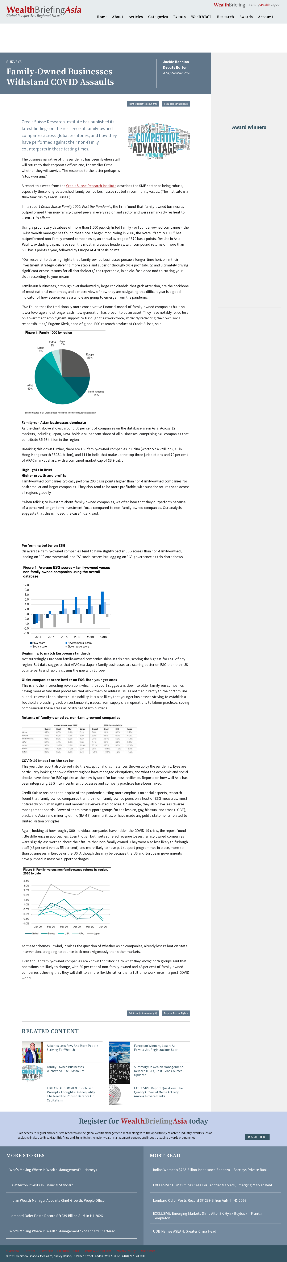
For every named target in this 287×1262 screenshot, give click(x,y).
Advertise (46, 1251)
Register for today (143, 1121)
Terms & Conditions (97, 1251)
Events (179, 16)
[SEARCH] (278, 16)
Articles (136, 16)
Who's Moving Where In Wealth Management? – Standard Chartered (62, 1231)
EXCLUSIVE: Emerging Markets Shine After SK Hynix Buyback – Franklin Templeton (208, 1215)
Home (102, 16)
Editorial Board (68, 1251)
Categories (158, 16)
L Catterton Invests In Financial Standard (41, 1185)
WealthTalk (201, 16)
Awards (246, 16)
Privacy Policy (126, 1251)
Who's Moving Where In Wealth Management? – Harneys (53, 1169)
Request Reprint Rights (176, 103)
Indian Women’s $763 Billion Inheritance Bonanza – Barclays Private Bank (210, 1169)
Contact (29, 1251)
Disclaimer (147, 1251)
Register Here (257, 1137)
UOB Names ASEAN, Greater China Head (184, 1231)
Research (225, 16)
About (117, 16)
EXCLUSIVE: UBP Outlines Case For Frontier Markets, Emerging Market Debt (212, 1185)
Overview (12, 1251)
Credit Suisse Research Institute (91, 185)
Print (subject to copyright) (143, 103)
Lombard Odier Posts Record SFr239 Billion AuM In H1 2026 (56, 1215)
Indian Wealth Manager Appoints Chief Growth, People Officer (57, 1200)
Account (265, 16)
